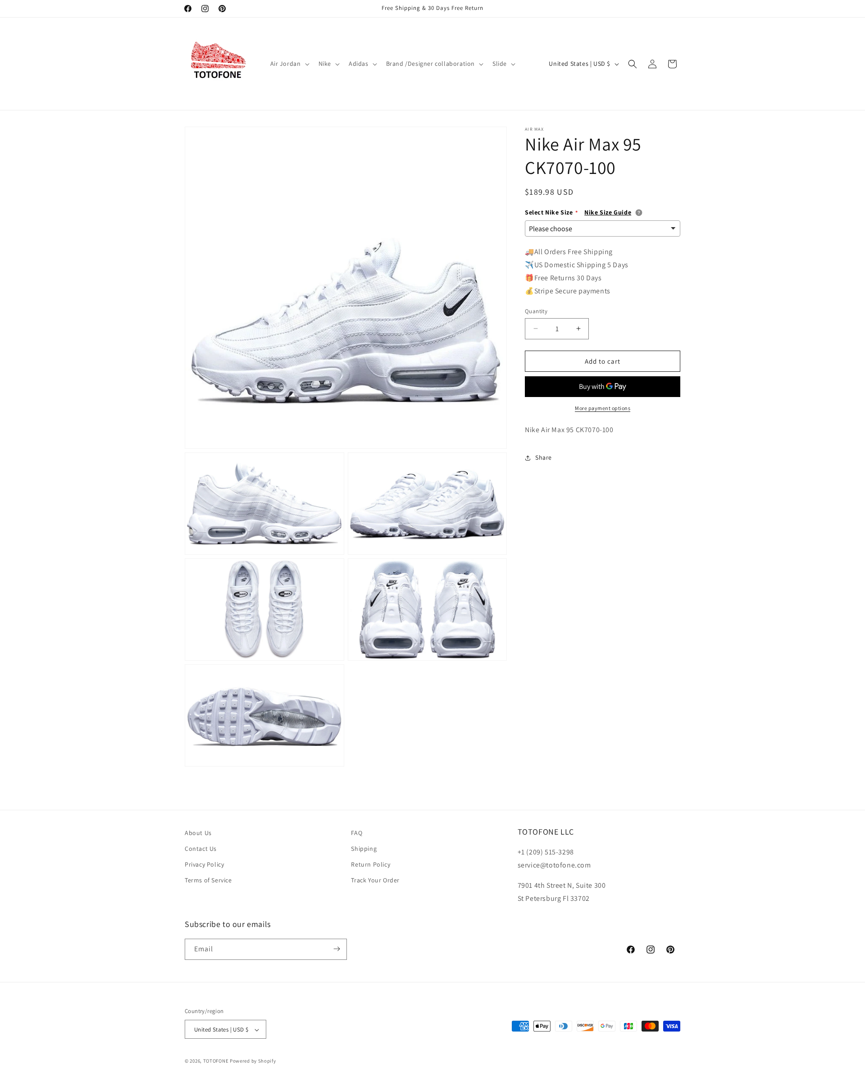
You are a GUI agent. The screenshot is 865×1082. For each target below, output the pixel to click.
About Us (198, 833)
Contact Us (201, 849)
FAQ (356, 833)
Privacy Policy (204, 865)
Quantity (536, 311)
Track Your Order (375, 881)
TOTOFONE (216, 1061)
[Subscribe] (336, 948)
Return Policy (370, 865)
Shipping (364, 849)
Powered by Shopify (253, 1061)
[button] (289, 63)
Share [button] (543, 457)
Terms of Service (208, 881)
